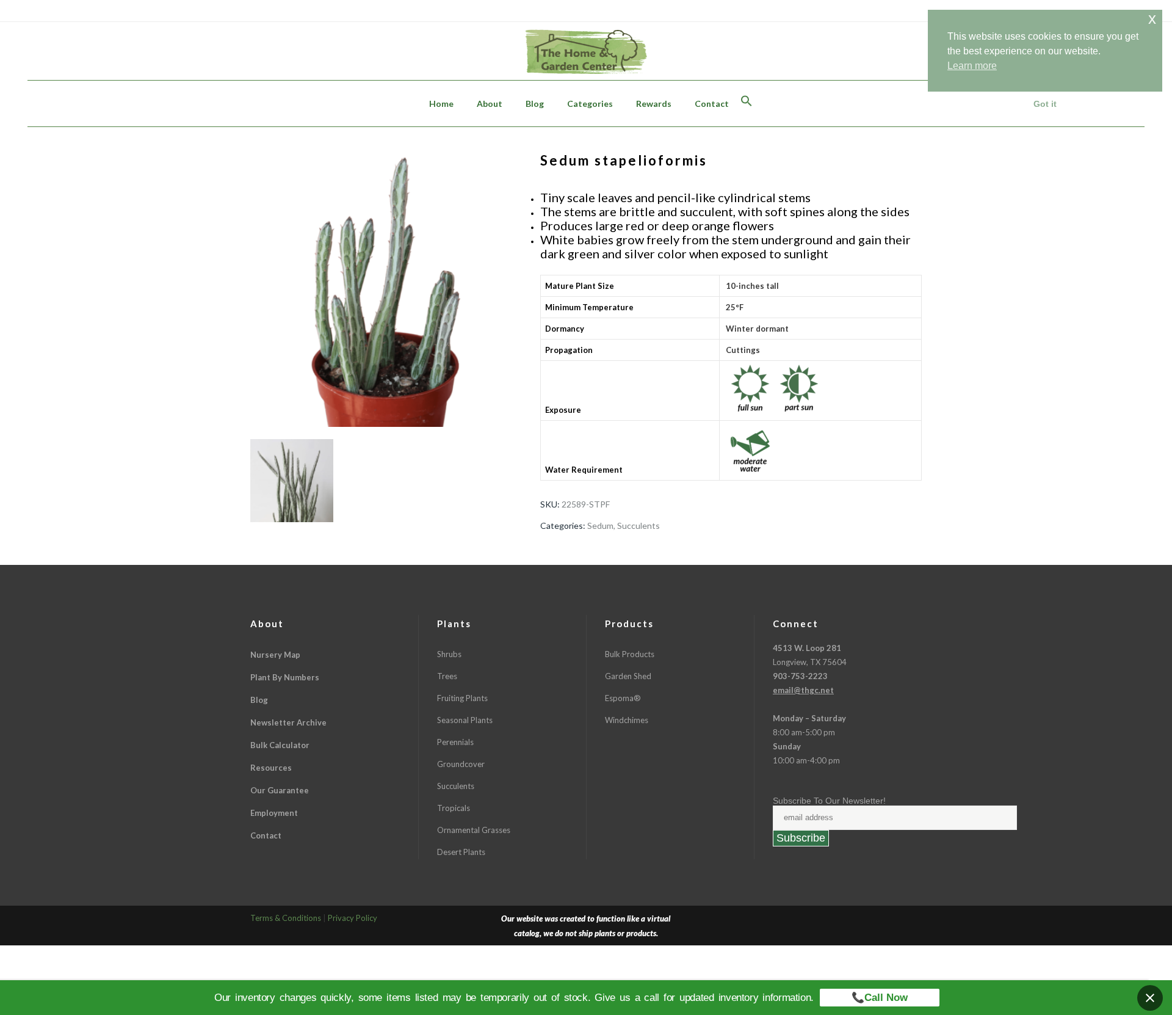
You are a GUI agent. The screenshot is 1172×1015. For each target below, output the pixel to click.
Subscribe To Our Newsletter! (829, 801)
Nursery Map (275, 655)
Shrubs (449, 654)
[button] (746, 103)
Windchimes (626, 720)
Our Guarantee (279, 790)
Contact (265, 835)
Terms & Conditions (285, 918)
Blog (259, 700)
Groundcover (461, 764)
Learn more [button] (972, 65)
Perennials (455, 742)
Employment (274, 813)
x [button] (1152, 18)
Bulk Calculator (279, 745)
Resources (271, 768)
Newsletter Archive (288, 722)
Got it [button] (1045, 104)
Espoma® (623, 698)
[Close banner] (1150, 998)
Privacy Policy (352, 918)
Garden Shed (628, 676)
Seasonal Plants (465, 720)
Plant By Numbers (284, 677)
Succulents (638, 525)
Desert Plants (461, 852)
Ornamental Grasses (473, 830)
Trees (447, 676)
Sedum (600, 525)
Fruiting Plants (462, 698)
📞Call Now (880, 997)
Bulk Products (629, 654)
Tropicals (453, 808)
